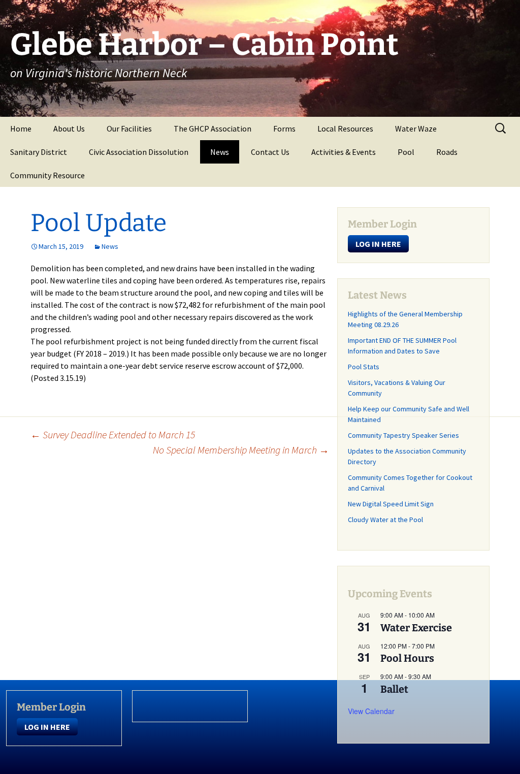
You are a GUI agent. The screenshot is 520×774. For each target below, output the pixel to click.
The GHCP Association (212, 128)
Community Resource (47, 175)
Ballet (394, 689)
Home (20, 128)
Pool (406, 152)
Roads (447, 152)
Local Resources (345, 128)
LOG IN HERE (378, 244)
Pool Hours (407, 658)
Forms (284, 128)
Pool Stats (363, 366)
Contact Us (270, 152)
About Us (69, 128)
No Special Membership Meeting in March (241, 449)
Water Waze (416, 128)
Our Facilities (129, 128)
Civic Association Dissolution (138, 152)
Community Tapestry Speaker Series (403, 435)
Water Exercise (416, 628)
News (219, 152)
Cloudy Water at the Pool (385, 519)
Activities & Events (343, 152)
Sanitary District (38, 152)
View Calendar (371, 711)
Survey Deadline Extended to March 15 (112, 434)
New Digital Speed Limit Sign (391, 503)
